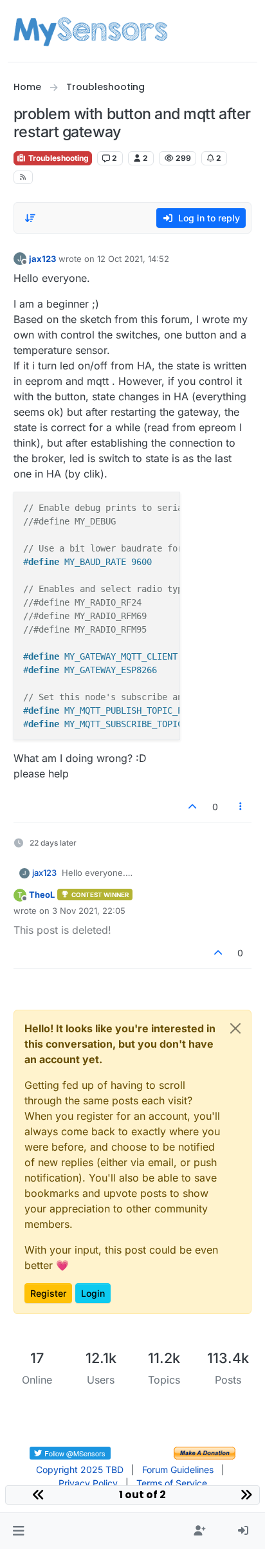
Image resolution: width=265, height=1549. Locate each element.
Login (93, 1293)
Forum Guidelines (178, 1469)
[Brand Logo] (90, 30)
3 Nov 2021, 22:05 (88, 910)
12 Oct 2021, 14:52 (133, 259)
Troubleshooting (57, 158)
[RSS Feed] (23, 177)
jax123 (42, 259)
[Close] (235, 1028)
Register (48, 1293)
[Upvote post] (192, 807)
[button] (18, 1531)
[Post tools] (240, 807)
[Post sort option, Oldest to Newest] (30, 218)
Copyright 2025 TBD (79, 1469)
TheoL (42, 894)
